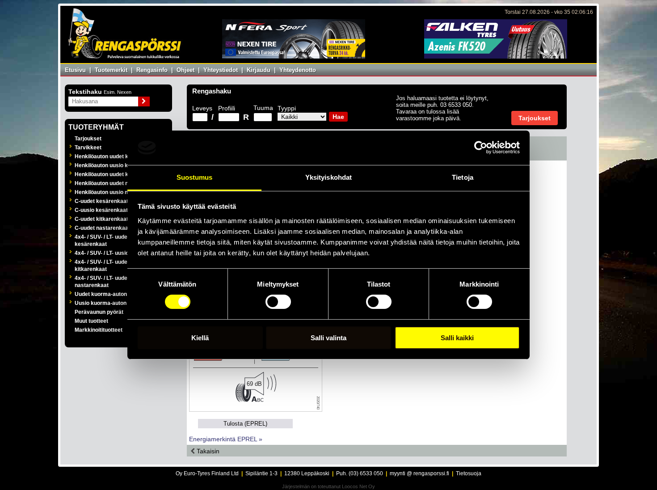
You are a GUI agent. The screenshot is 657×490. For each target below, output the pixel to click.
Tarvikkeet (88, 147)
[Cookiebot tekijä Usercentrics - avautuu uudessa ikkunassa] (481, 147)
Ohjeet (185, 70)
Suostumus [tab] (195, 177)
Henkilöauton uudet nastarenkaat (117, 183)
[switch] (278, 302)
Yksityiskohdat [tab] (328, 177)
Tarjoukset (88, 138)
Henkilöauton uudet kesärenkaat (116, 156)
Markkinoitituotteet (98, 330)
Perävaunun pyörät (99, 312)
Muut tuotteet (91, 321)
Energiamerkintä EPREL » (225, 439)
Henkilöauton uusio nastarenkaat (117, 192)
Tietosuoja (468, 473)
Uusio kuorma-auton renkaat (111, 303)
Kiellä (200, 338)
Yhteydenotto (297, 70)
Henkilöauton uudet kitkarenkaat (116, 174)
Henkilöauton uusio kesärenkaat (116, 165)
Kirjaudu (258, 70)
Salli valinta (328, 338)
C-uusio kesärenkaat (101, 210)
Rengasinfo (152, 70)
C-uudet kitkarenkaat (101, 219)
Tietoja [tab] (462, 177)
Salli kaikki (457, 338)
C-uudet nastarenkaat (102, 228)
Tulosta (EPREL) (245, 423)
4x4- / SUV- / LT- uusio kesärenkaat (118, 253)
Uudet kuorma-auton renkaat (111, 294)
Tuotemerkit (111, 70)
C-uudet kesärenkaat (101, 201)
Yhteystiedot (220, 70)
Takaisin (207, 451)
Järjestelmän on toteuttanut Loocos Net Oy (328, 486)
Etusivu (75, 70)
